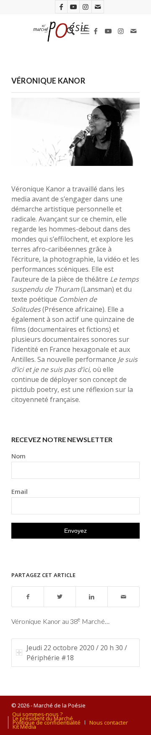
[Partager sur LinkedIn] (91, 597)
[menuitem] (66, 31)
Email (19, 491)
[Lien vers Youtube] (73, 6)
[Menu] (85, 31)
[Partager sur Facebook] (28, 597)
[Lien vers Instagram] (85, 6)
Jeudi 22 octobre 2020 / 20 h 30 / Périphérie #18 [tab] (76, 652)
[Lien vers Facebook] (61, 6)
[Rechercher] (66, 31)
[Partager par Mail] (123, 597)
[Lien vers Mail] (98, 6)
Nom (18, 456)
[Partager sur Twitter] (60, 597)
